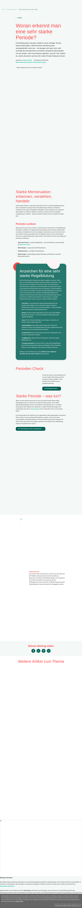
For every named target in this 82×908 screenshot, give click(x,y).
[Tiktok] (71, 835)
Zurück (20, 17)
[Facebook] (71, 830)
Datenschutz (32, 835)
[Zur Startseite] (7, 2)
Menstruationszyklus (39, 62)
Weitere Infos (76, 905)
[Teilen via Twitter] (38, 651)
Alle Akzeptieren (59, 905)
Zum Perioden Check (50, 388)
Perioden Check (39, 2)
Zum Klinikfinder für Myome (65, 2)
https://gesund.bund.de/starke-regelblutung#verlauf (33, 448)
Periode (44, 832)
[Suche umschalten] (51, 2)
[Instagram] (76, 830)
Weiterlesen (8, 808)
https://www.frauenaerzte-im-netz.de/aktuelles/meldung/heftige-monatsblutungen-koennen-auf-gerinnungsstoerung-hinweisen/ (37, 456)
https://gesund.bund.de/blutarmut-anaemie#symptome (34, 461)
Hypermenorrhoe (25, 244)
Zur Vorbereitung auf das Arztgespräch (29, 428)
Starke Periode (27, 60)
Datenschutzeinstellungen (36, 838)
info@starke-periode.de (7, 886)
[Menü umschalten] (78, 2)
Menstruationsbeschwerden (24, 62)
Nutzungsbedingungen (35, 842)
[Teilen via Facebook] (33, 651)
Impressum (32, 832)
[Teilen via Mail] (49, 651)
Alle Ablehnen (68, 905)
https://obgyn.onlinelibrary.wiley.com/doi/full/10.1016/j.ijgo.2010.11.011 (45, 484)
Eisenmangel (35, 409)
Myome (44, 835)
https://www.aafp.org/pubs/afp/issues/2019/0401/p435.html (35, 472)
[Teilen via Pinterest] (43, 651)
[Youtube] (76, 835)
